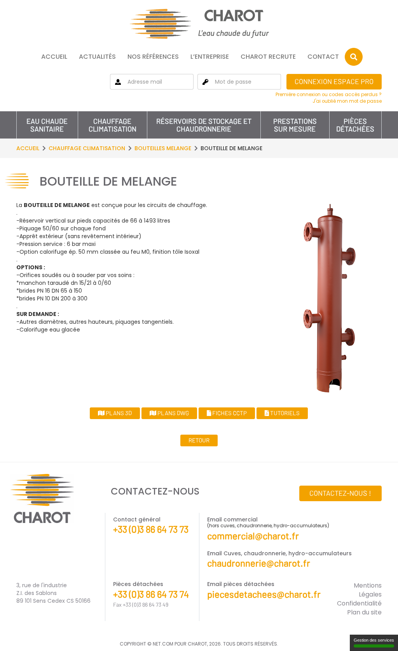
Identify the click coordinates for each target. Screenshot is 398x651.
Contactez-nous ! (340, 493)
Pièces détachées (355, 125)
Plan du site (364, 612)
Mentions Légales (368, 590)
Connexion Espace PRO (334, 81)
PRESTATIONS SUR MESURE (295, 125)
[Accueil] (199, 24)
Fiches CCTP (229, 412)
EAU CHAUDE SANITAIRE (47, 125)
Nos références (153, 56)
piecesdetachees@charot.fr (264, 594)
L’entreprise (209, 56)
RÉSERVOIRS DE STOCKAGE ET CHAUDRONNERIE (203, 125)
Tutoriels (284, 412)
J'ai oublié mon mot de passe (347, 101)
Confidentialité (359, 603)
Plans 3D (118, 412)
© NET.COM (160, 643)
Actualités (97, 56)
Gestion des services (374, 640)
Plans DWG (172, 412)
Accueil (54, 56)
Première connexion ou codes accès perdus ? (329, 94)
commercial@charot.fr (253, 535)
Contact (323, 56)
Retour (199, 440)
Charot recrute (268, 56)
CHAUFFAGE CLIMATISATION (112, 125)
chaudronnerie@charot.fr (258, 563)
